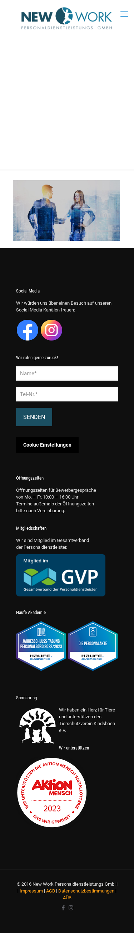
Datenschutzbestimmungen (86, 891)
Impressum (31, 891)
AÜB (67, 897)
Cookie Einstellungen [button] (47, 445)
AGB (50, 891)
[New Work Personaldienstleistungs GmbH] (67, 18)
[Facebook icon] (63, 908)
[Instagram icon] (71, 908)
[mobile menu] (124, 14)
